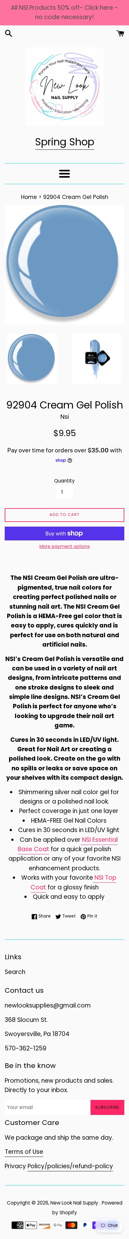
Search (15, 972)
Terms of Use (24, 1152)
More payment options (64, 546)
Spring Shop (64, 142)
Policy (36, 1166)
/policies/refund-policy (78, 1166)
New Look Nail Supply (75, 1203)
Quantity (64, 480)
